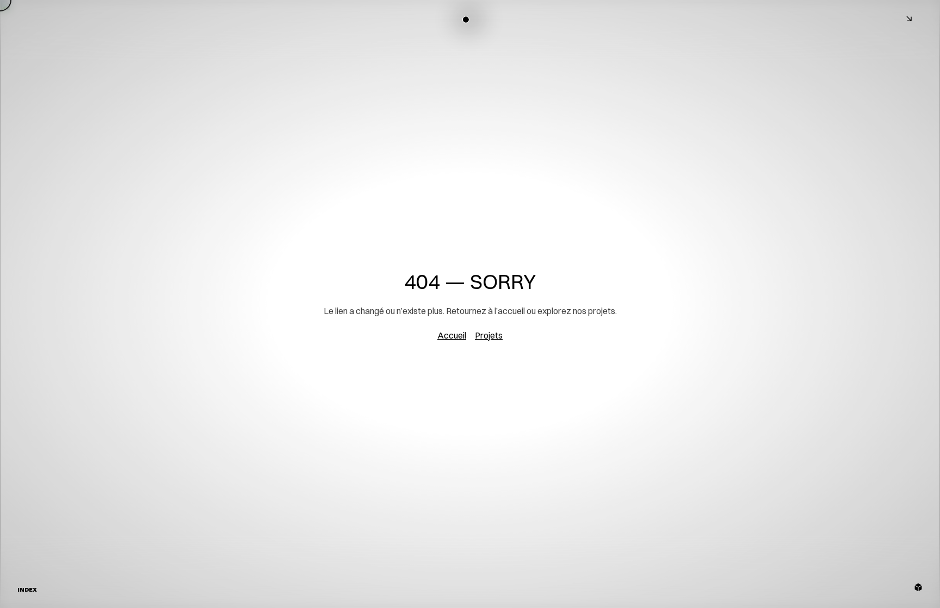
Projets (489, 335)
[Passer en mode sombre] (466, 19)
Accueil (451, 335)
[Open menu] (910, 19)
